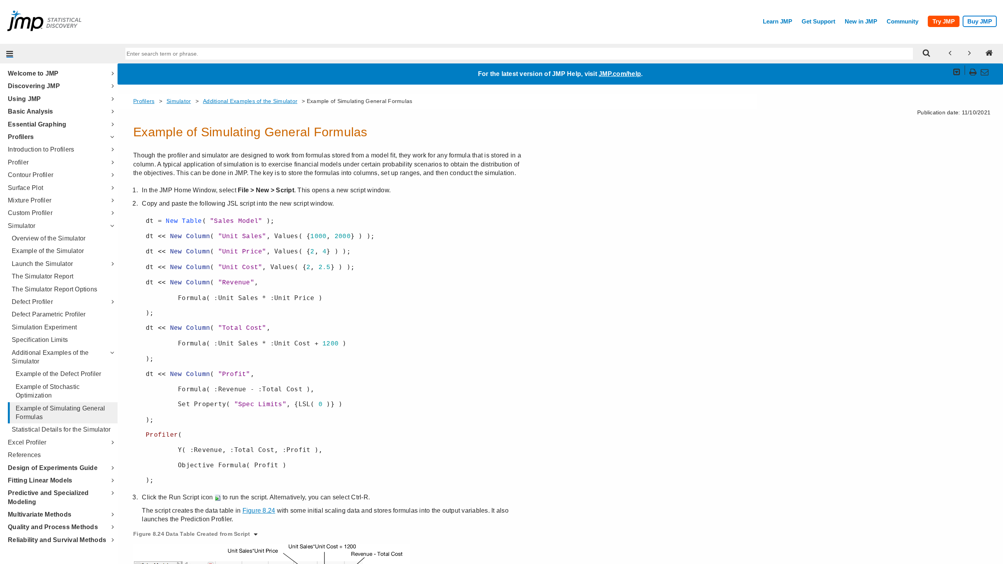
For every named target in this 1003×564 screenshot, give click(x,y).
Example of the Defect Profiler (58, 374)
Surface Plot (25, 187)
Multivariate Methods (39, 514)
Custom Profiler (30, 213)
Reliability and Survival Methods (57, 540)
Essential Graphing (37, 124)
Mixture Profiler (29, 200)
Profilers (21, 137)
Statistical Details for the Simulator (61, 429)
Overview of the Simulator (48, 238)
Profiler (18, 162)
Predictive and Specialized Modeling (48, 497)
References (24, 455)
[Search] (926, 53)
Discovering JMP (34, 86)
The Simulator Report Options (54, 289)
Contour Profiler (30, 175)
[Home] (989, 53)
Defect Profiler (32, 301)
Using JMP (24, 99)
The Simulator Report (42, 276)
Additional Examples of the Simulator (50, 357)
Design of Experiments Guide (53, 468)
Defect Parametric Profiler (49, 314)
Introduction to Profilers (41, 149)
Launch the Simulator (42, 263)
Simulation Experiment (44, 327)
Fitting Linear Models (40, 480)
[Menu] (10, 53)
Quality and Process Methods (53, 527)
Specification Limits (40, 339)
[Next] (969, 53)
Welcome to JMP (33, 73)
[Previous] (950, 53)
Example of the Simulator (48, 251)
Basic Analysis (30, 111)
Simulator (21, 225)
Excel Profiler (27, 442)
